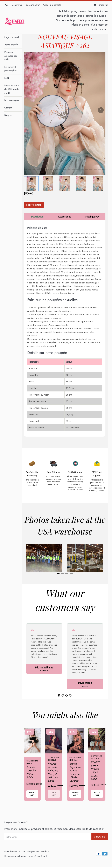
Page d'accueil (11, 37)
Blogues (8, 115)
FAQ (6, 78)
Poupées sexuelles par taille (13, 55)
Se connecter (33, 5)
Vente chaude (11, 44)
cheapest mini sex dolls (38, 851)
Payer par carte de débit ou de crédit (11, 89)
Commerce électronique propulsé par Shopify (26, 856)
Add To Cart (33, 204)
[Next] (101, 110)
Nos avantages (11, 100)
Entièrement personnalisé (13, 68)
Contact (8, 107)
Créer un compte (52, 5)
